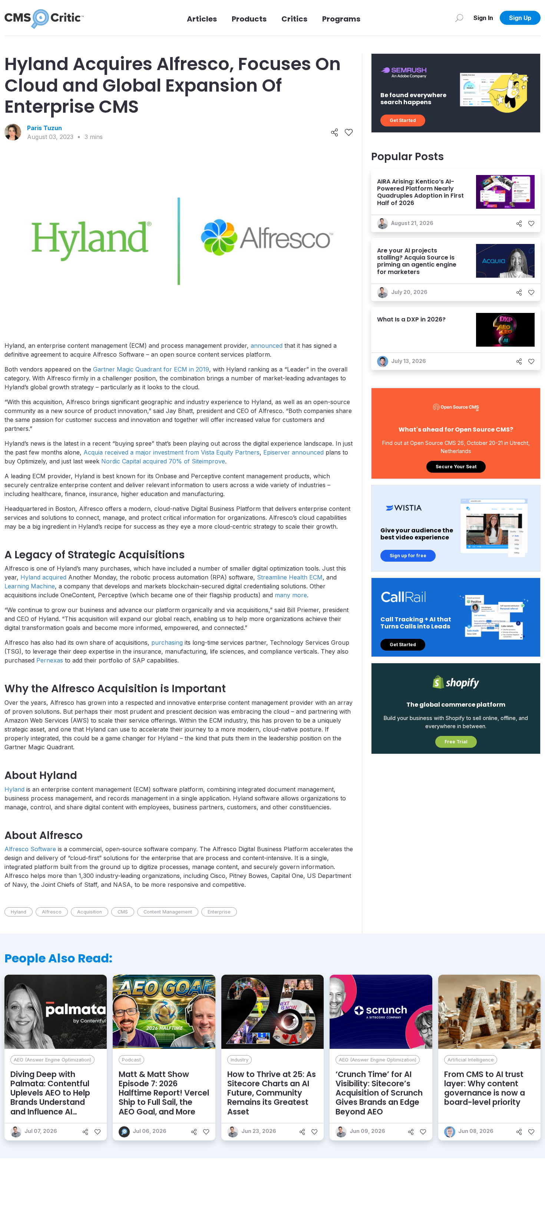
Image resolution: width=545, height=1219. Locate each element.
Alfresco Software (30, 849)
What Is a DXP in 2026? (411, 319)
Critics (294, 19)
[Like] (348, 132)
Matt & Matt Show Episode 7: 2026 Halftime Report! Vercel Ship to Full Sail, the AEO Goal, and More (164, 1093)
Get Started (403, 120)
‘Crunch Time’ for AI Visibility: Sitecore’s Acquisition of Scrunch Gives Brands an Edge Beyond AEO (379, 1093)
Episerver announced (293, 452)
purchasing (167, 642)
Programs (341, 19)
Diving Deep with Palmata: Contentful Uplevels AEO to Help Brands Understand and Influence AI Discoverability (50, 1097)
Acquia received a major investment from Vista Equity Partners (171, 452)
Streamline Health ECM (290, 577)
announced (267, 345)
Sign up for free (408, 555)
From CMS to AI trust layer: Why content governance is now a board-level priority (484, 1088)
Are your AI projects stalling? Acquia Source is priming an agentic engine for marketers (416, 261)
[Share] (334, 132)
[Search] (459, 18)
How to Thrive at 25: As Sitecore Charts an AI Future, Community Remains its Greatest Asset (271, 1093)
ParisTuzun (44, 128)
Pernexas (49, 660)
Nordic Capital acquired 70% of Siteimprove (163, 461)
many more (291, 595)
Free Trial (456, 741)
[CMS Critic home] (44, 18)
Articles (202, 19)
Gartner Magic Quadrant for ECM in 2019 (151, 369)
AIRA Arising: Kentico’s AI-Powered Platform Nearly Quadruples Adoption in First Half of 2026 (420, 192)
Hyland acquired (43, 577)
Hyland (14, 789)
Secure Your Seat (456, 466)
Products (249, 19)
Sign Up (520, 18)
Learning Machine (29, 586)
